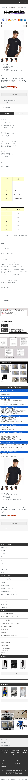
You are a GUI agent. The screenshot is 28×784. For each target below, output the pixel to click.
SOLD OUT (14, 95)
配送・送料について (16, 770)
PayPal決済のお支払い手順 (7, 613)
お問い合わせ (3, 766)
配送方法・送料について (6, 645)
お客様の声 (3, 632)
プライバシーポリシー (19, 772)
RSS (20, 773)
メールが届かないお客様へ (7, 626)
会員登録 (3, 652)
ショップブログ (4, 639)
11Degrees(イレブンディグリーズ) (11, 67)
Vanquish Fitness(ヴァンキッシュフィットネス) (12, 598)
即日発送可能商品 (5, 585)
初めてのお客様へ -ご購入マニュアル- (10, 616)
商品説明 (7, 113)
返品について (23, 770)
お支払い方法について (6, 642)
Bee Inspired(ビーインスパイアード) (9, 591)
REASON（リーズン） (6, 607)
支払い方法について (8, 770)
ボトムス (3, 556)
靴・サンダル (4, 560)
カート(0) (18, 2)
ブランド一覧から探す (11, 66)
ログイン (3, 654)
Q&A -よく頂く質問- (5, 620)
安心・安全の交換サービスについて (9, 635)
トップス (3, 553)
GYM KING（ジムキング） (7, 588)
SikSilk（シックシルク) (6, 601)
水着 (7, 64)
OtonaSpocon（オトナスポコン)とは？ (10, 623)
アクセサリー (4, 569)
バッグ (2, 572)
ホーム (3, 64)
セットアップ (4, 547)
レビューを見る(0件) (6, 107)
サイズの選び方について (6, 629)
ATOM (22, 773)
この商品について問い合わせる (9, 100)
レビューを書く (5, 300)
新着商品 (8, 69)
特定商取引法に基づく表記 (9, 772)
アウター (3, 550)
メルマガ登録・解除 (5, 648)
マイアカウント (4, 650)
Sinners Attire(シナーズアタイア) (8, 604)
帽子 (2, 566)
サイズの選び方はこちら (8, 102)
